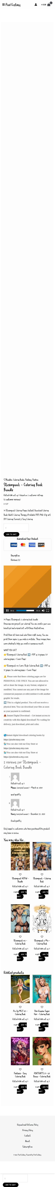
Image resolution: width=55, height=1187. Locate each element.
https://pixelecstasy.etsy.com (16, 748)
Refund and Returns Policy (27, 1124)
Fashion (35, 479)
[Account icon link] (36, 4)
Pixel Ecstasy (13, 4)
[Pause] (7, 610)
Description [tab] (15, 555)
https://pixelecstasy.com (14, 739)
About (27, 1141)
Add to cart (11, 534)
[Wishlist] (5, 479)
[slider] (25, 610)
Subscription (27, 1146)
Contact (27, 1135)
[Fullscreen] (47, 610)
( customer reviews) (12, 499)
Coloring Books (18, 479)
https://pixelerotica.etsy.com (16, 757)
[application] (27, 589)
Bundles (9, 479)
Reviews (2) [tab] (15, 559)
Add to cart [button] (22, 894)
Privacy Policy (27, 1130)
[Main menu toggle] (3, 4)
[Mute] (43, 610)
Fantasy (28, 479)
